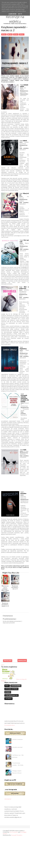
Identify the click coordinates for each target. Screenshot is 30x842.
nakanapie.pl (7, 799)
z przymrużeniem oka (11, 695)
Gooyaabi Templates (16, 835)
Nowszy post (22, 660)
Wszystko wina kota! (17, 747)
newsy (7, 685)
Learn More (12, 14)
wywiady (7, 692)
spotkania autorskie (11, 689)
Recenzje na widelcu (15, 19)
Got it (20, 14)
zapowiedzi (8, 698)
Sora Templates (13, 832)
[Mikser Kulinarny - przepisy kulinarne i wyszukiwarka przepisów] (8, 679)
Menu (2, 665)
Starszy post (7, 660)
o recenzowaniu (16, 685)
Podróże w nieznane (17, 739)
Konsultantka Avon (9, 725)
